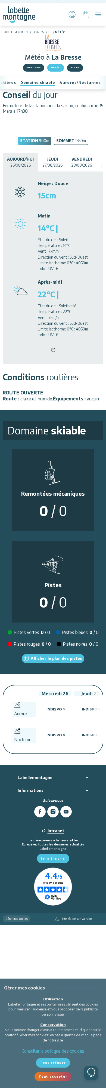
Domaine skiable (37, 82)
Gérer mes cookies (16, 918)
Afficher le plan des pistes (56, 658)
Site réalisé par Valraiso (77, 918)
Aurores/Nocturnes (80, 82)
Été (50, 32)
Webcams (33, 67)
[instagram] (53, 811)
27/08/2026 (52, 162)
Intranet (56, 830)
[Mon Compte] (72, 14)
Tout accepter (53, 1076)
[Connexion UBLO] (5, 1084)
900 (34, 140)
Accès (75, 67)
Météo (56, 67)
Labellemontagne (16, 32)
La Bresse (38, 32)
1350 (71, 140)
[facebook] (40, 811)
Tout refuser (53, 1062)
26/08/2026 (20, 162)
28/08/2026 (81, 162)
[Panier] (86, 14)
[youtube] (66, 811)
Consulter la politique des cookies (53, 1051)
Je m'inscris (53, 858)
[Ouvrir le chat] (91, 1073)
